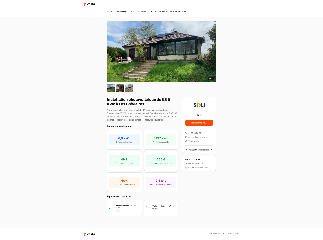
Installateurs (122, 11)
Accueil (110, 11)
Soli (132, 11)
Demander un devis (199, 123)
